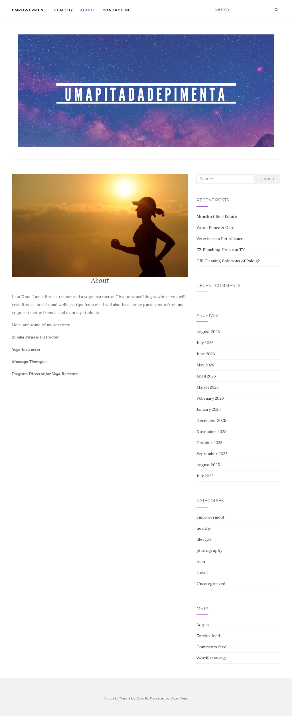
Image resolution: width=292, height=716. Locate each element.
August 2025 (208, 464)
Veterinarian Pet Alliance (219, 238)
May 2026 (205, 365)
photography (209, 550)
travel (202, 572)
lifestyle (204, 539)
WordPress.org (211, 658)
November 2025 (211, 431)
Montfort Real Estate (216, 216)
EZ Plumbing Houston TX (220, 249)
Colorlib (142, 698)
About (87, 10)
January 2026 (208, 409)
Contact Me (116, 10)
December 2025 (211, 420)
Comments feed (211, 646)
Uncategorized (210, 583)
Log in (202, 624)
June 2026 (205, 353)
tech (200, 561)
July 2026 (205, 342)
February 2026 (210, 398)
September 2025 (212, 453)
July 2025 (205, 475)
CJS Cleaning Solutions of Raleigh (228, 260)
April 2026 (206, 376)
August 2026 (208, 331)
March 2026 (207, 387)
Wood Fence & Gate (215, 227)
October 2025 (209, 442)
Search (266, 179)
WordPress (179, 698)
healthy (63, 10)
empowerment (29, 10)
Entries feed (208, 635)
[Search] (276, 9)
